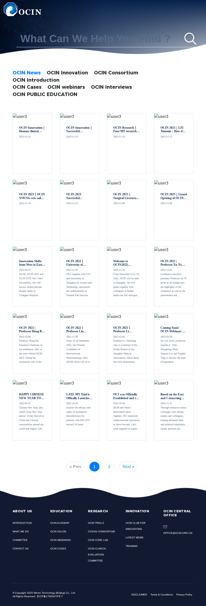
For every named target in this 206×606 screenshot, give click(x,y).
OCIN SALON (58, 531)
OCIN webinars (66, 87)
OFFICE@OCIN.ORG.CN (177, 533)
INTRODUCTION (22, 523)
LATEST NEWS (134, 537)
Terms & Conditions (161, 594)
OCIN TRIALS (96, 523)
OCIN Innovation (67, 73)
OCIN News (27, 73)
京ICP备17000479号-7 (50, 596)
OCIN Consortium (116, 73)
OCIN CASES (58, 548)
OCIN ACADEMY (60, 523)
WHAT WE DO (21, 531)
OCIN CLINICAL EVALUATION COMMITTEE (97, 554)
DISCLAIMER (139, 594)
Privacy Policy (184, 594)
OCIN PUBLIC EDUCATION (45, 94)
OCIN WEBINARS (60, 540)
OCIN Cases (27, 87)
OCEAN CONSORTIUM (101, 531)
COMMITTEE (20, 540)
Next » (128, 466)
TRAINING (132, 546)
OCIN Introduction (36, 80)
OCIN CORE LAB (98, 540)
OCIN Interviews (111, 87)
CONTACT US (21, 548)
